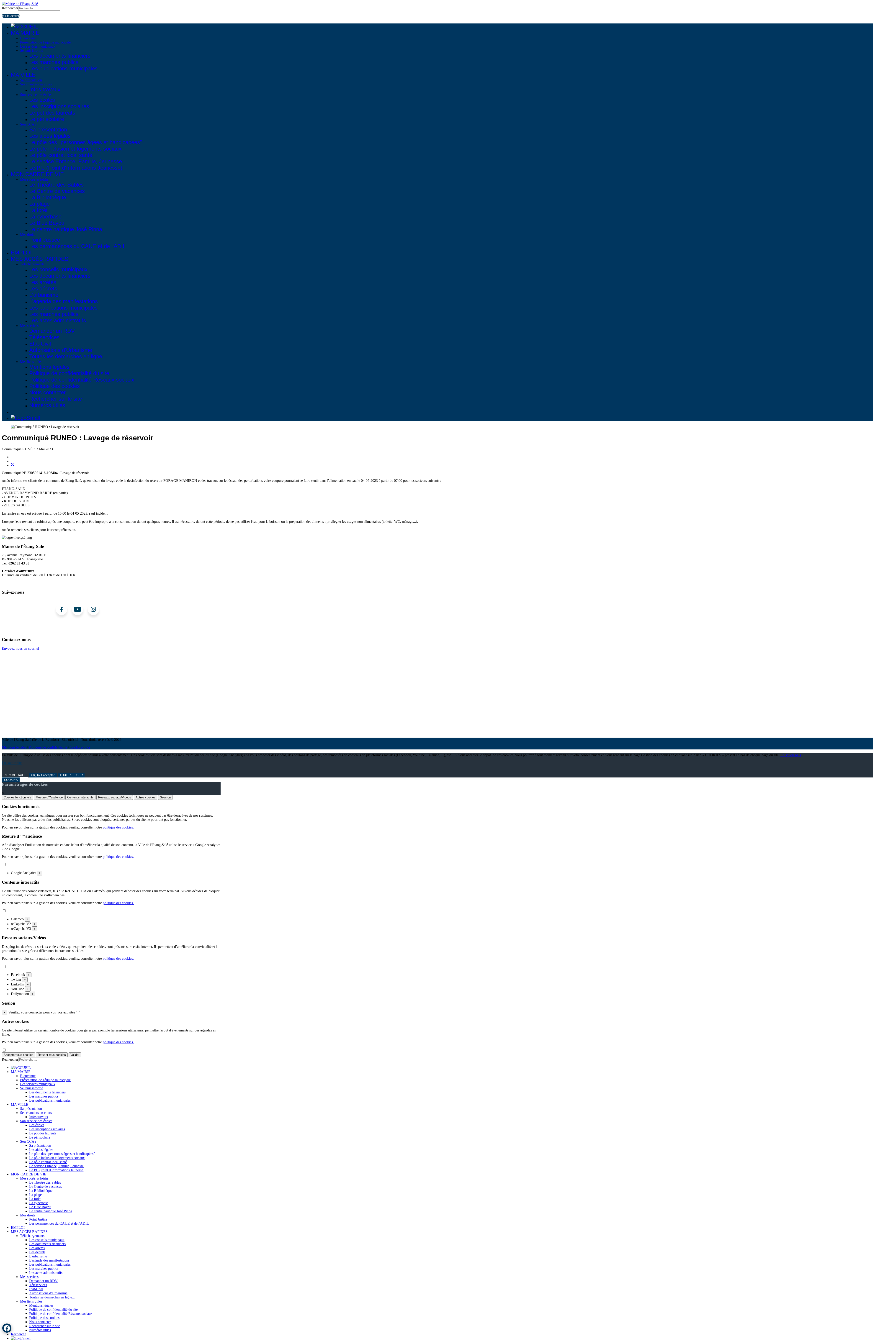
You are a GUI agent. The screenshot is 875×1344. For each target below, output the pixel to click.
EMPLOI (21, 252)
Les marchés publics (53, 62)
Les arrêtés (42, 282)
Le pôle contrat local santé (60, 155)
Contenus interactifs (80, 797)
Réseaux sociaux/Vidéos (114, 797)
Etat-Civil (40, 344)
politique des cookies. (118, 827)
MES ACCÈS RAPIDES (39, 259)
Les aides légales (50, 136)
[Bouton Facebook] (6, 1328)
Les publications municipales (63, 68)
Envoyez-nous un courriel (20, 648)
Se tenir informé (31, 50)
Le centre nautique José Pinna (65, 229)
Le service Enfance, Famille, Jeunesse (75, 161)
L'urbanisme (43, 295)
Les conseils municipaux (58, 269)
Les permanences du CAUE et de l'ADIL (77, 246)
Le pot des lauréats (52, 113)
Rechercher (10, 8)
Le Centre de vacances (57, 191)
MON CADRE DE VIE (37, 174)
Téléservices (44, 337)
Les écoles (42, 100)
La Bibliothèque (47, 197)
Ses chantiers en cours (36, 84)
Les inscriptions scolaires (59, 106)
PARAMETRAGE (15, 775)
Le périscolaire (46, 119)
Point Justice (44, 240)
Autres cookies (145, 797)
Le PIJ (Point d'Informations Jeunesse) (75, 168)
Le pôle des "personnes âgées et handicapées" (85, 142)
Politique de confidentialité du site (69, 373)
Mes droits (27, 234)
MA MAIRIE (25, 33)
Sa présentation (31, 80)
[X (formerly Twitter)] (12, 465)
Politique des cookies (54, 386)
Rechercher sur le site (55, 399)
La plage (39, 204)
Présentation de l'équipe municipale (45, 42)
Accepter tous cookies (18, 1055)
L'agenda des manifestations (63, 301)
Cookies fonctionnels (17, 797)
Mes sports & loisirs (34, 179)
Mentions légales (49, 367)
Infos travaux (44, 89)
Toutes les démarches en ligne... (68, 356)
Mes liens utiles (31, 362)
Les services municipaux (37, 46)
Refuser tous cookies (52, 1055)
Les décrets (43, 288)
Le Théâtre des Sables (56, 185)
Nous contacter (47, 392)
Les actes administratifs (57, 320)
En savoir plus (790, 755)
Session (165, 797)
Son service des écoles (36, 95)
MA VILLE (23, 75)
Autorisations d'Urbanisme (60, 350)
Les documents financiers (59, 56)
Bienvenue (28, 38)
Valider (74, 1055)
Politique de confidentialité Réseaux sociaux (81, 380)
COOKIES (11, 780)
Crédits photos (80, 747)
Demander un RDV (52, 331)
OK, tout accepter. (43, 775)
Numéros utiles (47, 405)
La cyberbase (45, 216)
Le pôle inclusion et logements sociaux (75, 149)
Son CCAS (28, 124)
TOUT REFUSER (71, 775)
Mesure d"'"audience (49, 797)
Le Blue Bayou (46, 223)
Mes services (29, 326)
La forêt (38, 210)
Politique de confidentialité (48, 747)
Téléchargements (32, 264)
